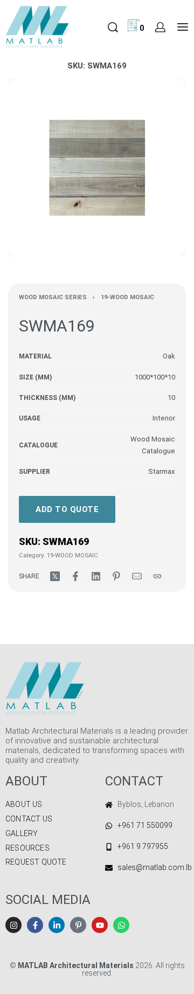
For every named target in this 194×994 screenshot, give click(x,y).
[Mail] (137, 576)
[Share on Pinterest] (116, 576)
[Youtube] (100, 925)
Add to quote (67, 509)
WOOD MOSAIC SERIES (53, 297)
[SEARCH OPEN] (113, 27)
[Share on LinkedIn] (96, 576)
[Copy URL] (157, 576)
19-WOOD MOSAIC (127, 297)
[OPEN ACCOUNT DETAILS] (160, 27)
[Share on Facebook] (75, 576)
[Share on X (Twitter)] (55, 576)
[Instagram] (13, 925)
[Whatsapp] (121, 925)
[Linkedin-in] (56, 925)
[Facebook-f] (35, 925)
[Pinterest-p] (78, 925)
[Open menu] (183, 27)
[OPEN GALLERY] (97, 168)
